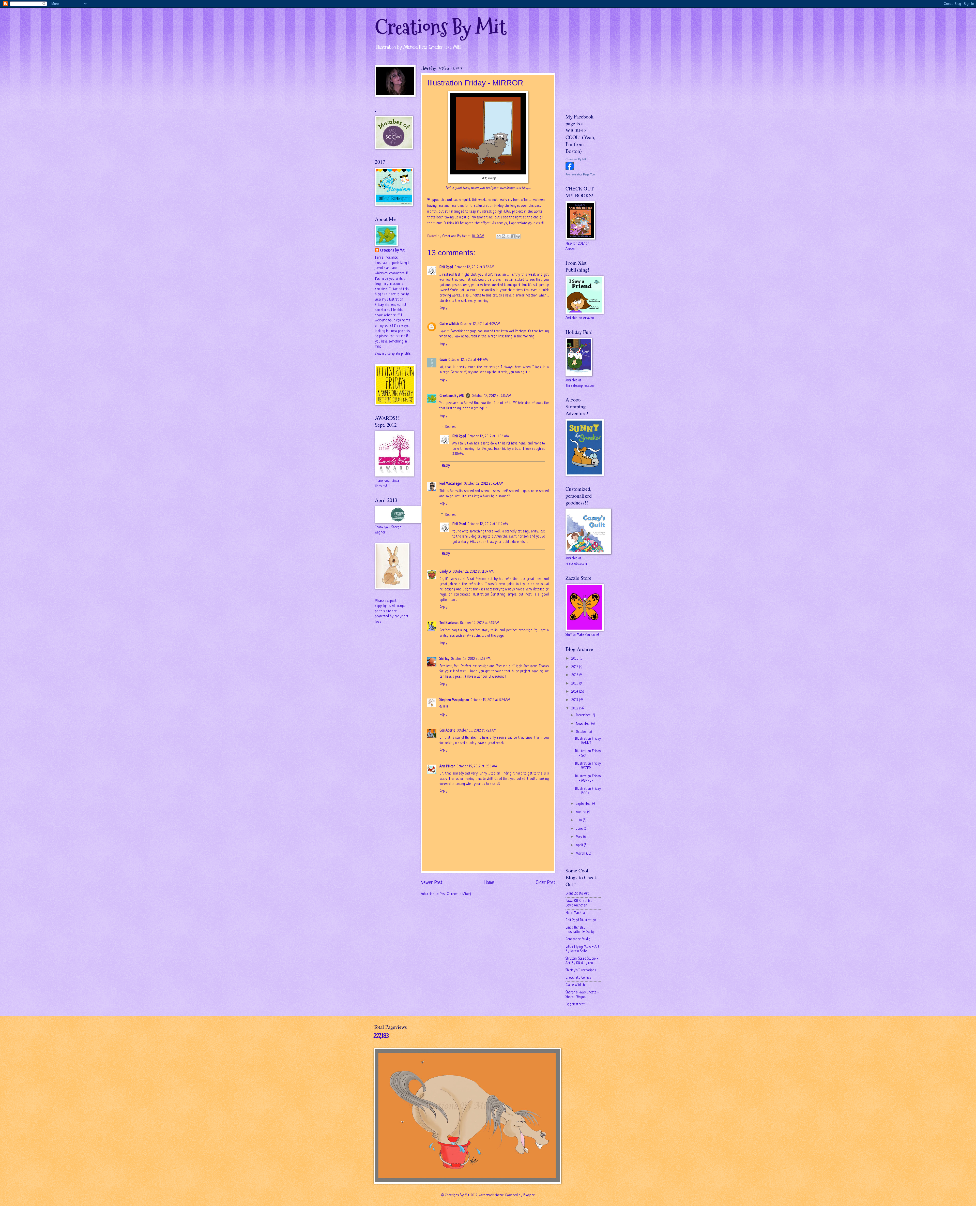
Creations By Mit (440, 27)
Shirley (444, 659)
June (580, 829)
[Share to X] (508, 236)
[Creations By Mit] (570, 169)
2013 (575, 700)
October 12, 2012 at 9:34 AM (483, 484)
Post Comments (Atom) (455, 894)
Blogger (529, 1195)
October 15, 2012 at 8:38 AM (476, 766)
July (579, 820)
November (583, 724)
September (584, 804)
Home (489, 883)
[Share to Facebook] (513, 236)
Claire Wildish (449, 324)
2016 (575, 675)
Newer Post (432, 883)
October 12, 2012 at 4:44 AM (468, 360)
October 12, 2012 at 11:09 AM (473, 572)
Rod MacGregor (450, 484)
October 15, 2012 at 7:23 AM (476, 731)
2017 (575, 667)
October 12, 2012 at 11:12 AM (487, 524)
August (581, 812)
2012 (575, 708)
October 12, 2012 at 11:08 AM (488, 436)
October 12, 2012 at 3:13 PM (479, 623)
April (580, 845)
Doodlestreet (575, 1004)
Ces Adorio (447, 731)
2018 (575, 659)
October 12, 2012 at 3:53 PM (471, 659)
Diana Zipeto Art (577, 894)
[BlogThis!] (503, 236)
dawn (443, 360)
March (581, 854)
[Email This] (498, 236)
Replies (450, 427)
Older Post (545, 883)
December (583, 715)
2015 (575, 684)
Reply (443, 308)
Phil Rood (446, 267)
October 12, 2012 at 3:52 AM (474, 267)
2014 (575, 692)
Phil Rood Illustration (581, 920)
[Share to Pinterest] (518, 236)
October (582, 732)
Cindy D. (445, 572)
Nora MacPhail (576, 913)
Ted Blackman (449, 623)
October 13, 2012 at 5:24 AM (490, 700)
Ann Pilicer (447, 766)
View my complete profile (392, 354)
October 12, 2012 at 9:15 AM (491, 396)
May (579, 837)
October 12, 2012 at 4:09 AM (480, 324)
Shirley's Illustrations (581, 970)
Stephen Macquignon (454, 700)
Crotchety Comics (578, 978)
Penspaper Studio (578, 939)
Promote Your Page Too (580, 174)
